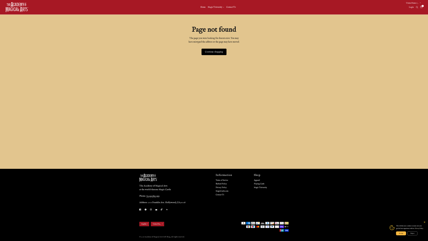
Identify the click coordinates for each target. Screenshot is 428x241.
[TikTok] (163, 209)
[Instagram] (152, 209)
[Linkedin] (168, 209)
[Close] (424, 222)
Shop (257, 175)
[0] (420, 7)
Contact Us (231, 7)
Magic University (215, 7)
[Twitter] (147, 209)
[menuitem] (203, 7)
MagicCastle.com (222, 191)
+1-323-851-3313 (152, 196)
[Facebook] (141, 209)
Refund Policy (221, 184)
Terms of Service (222, 180)
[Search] (417, 7)
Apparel (257, 180)
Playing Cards (259, 184)
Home (203, 7)
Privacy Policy (221, 187)
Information (224, 175)
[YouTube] (157, 209)
